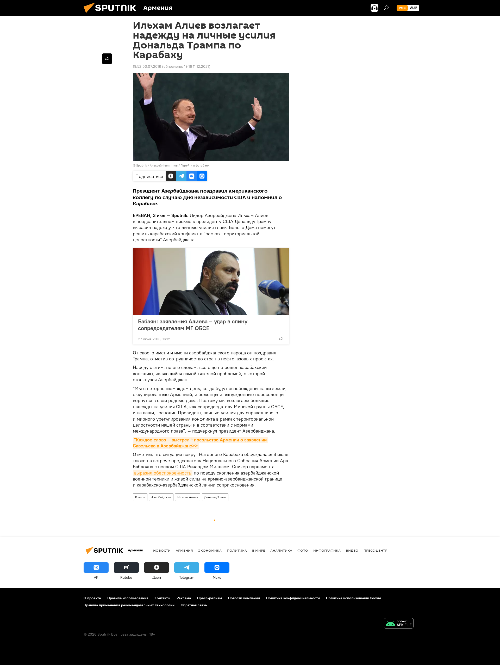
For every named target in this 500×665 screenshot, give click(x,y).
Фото (302, 550)
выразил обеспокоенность (162, 473)
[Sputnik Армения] (112, 14)
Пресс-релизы (209, 598)
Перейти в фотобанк (194, 165)
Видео (352, 550)
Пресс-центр (375, 550)
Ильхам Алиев (187, 497)
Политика (237, 550)
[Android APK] (398, 624)
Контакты (162, 598)
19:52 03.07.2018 (147, 66)
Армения (184, 550)
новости (162, 550)
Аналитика (281, 550)
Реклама (184, 598)
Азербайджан (161, 497)
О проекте (92, 598)
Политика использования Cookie (353, 598)
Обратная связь (194, 605)
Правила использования (127, 598)
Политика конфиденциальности (293, 598)
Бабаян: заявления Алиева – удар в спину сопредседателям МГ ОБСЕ (192, 324)
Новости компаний (244, 598)
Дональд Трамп (215, 497)
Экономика (210, 550)
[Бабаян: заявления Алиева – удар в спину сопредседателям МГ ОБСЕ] (211, 281)
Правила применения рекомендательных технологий (129, 605)
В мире (140, 497)
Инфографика (327, 550)
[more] (281, 338)
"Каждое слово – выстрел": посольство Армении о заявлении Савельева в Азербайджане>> (200, 443)
